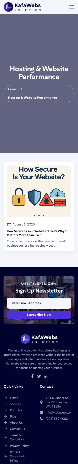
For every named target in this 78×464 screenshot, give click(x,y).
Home (12, 89)
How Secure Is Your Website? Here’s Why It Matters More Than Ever (37, 233)
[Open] (71, 7)
